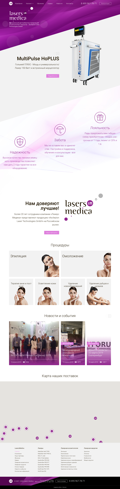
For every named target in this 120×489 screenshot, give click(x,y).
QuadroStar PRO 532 (43, 460)
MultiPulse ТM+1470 (43, 469)
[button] (100, 442)
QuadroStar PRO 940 (43, 464)
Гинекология (87, 456)
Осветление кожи (66, 458)
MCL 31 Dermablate (43, 458)
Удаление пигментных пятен (69, 469)
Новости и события (20, 469)
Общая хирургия (88, 460)
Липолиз (86, 453)
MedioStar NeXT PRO (43, 451)
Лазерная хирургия (20, 464)
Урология (86, 451)
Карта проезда (61, 481)
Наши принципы (51, 232)
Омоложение (64, 453)
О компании (18, 453)
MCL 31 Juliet (41, 456)
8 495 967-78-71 (89, 3)
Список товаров (19, 466)
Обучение (40, 3)
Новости (59, 3)
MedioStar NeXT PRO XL (44, 453)
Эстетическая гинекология (68, 466)
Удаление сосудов (66, 464)
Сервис (50, 3)
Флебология (87, 458)
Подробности (52, 76)
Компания (18, 3)
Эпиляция (64, 451)
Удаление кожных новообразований (71, 460)
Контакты (69, 3)
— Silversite (60, 487)
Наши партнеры (19, 456)
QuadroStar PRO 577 (43, 462)
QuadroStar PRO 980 (43, 466)
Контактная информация (22, 471)
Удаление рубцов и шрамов (69, 462)
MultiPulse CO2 (42, 471)
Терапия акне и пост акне (68, 456)
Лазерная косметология (22, 462)
